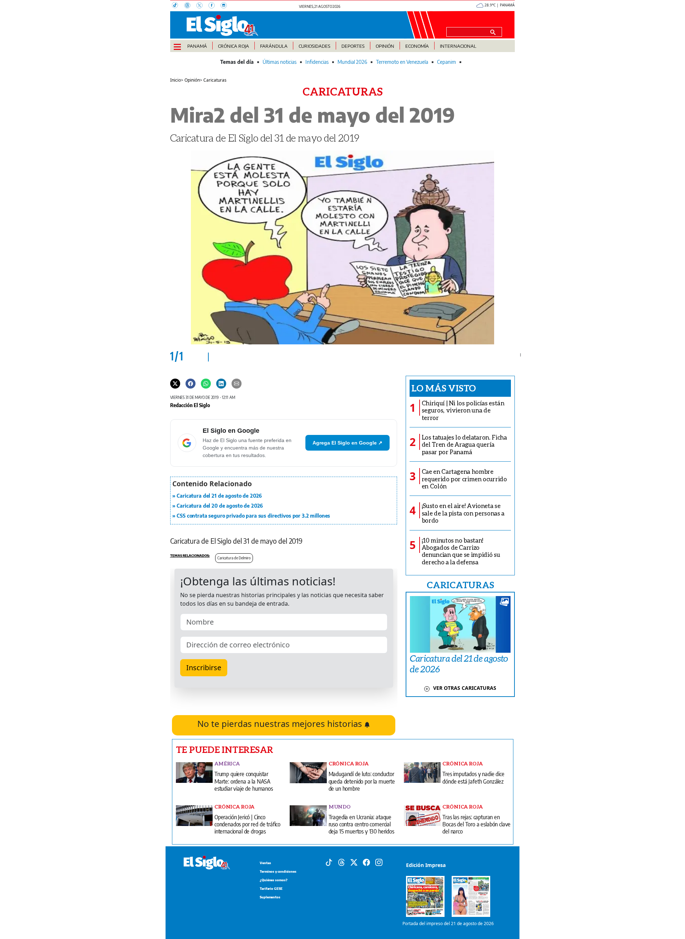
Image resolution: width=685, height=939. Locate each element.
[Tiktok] (329, 862)
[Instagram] (225, 6)
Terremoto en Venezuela (402, 62)
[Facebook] (214, 6)
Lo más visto (443, 388)
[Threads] (190, 6)
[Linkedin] (221, 383)
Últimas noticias (279, 62)
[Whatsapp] (206, 383)
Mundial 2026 (352, 62)
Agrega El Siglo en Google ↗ (347, 443)
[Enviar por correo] (237, 383)
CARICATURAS (460, 584)
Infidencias (317, 62)
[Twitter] (175, 383)
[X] (202, 6)
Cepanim (446, 62)
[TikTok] (178, 6)
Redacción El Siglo (190, 405)
